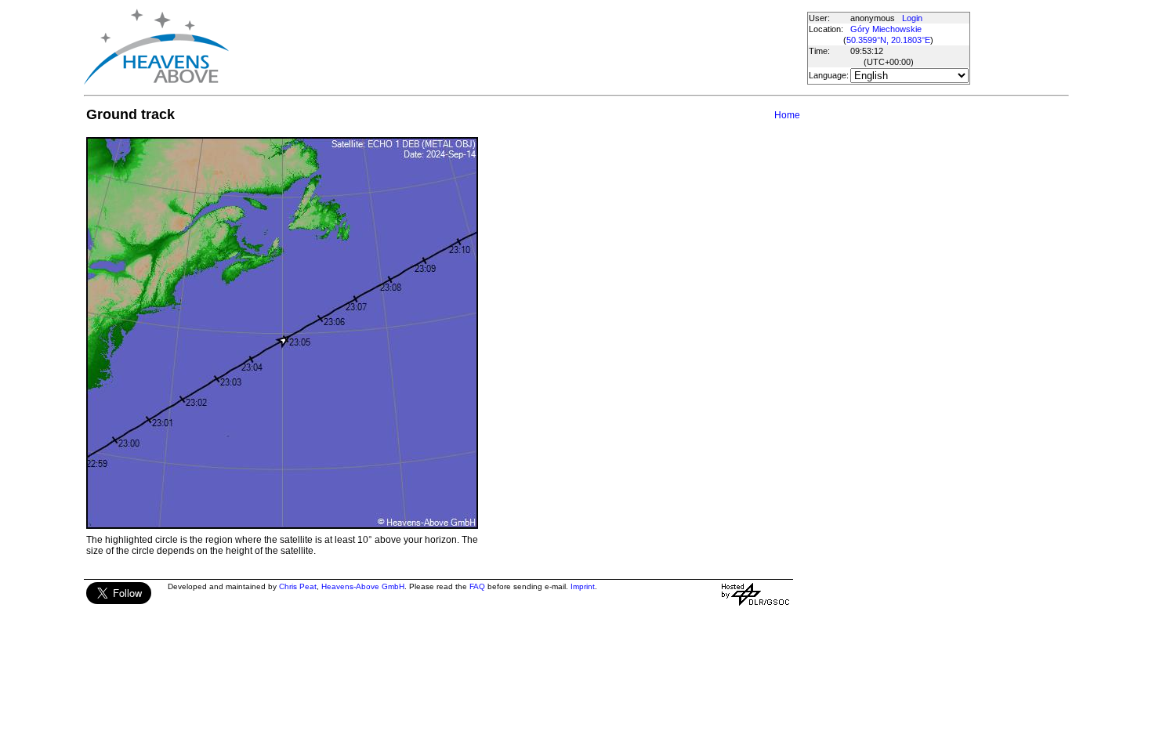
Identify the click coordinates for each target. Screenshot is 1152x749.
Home (787, 115)
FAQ (477, 586)
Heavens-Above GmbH (362, 586)
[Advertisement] (517, 47)
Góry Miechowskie (886, 29)
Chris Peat (298, 586)
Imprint (583, 586)
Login (912, 18)
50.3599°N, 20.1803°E (888, 40)
